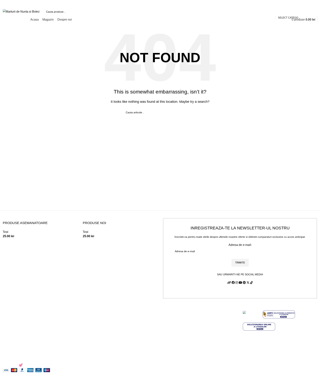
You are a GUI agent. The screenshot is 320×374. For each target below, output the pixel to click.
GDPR (167, 343)
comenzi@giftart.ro (105, 324)
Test (5, 231)
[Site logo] (21, 11)
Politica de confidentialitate (180, 315)
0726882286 (97, 308)
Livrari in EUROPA (175, 336)
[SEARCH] (313, 11)
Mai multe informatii (255, 352)
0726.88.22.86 (31, 3)
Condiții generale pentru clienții (270, 360)
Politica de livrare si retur (179, 322)
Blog (166, 350)
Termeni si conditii (174, 308)
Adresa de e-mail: (240, 244)
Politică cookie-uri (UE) (178, 329)
